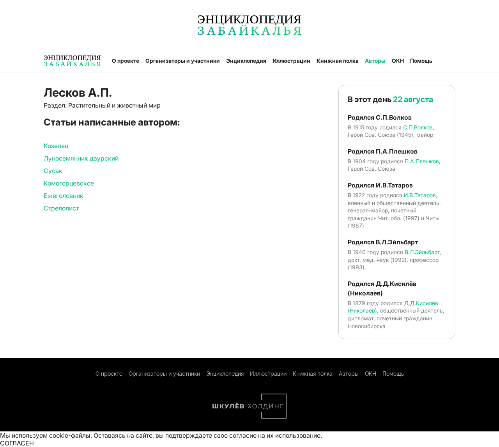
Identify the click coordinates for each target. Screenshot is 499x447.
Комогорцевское (69, 183)
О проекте (125, 60)
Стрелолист (61, 208)
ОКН (398, 60)
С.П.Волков (418, 127)
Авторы (375, 60)
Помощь (421, 60)
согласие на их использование (274, 435)
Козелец (56, 146)
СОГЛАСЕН (17, 443)
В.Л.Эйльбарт (422, 252)
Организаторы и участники (182, 60)
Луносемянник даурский (81, 158)
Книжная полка (338, 60)
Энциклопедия (246, 60)
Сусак (53, 171)
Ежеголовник (63, 196)
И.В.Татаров (420, 195)
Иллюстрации (291, 60)
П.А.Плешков (422, 161)
